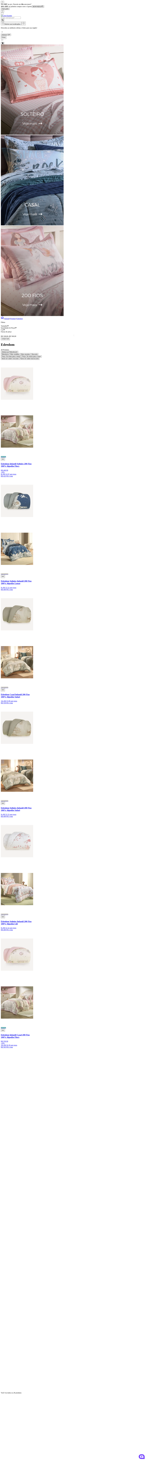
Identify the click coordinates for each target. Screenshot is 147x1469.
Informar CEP (6, 35)
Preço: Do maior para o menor (11, 356)
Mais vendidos (14, 354)
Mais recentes (25, 354)
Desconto (35, 354)
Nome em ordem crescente (10, 359)
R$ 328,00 (4, 336)
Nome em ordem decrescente (29, 359)
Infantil (7, 319)
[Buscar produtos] (2, 20)
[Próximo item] (2, 11)
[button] (73, 326)
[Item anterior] (2, 2)
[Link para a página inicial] (2, 319)
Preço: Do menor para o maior (31, 356)
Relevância (5, 354)
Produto (13, 319)
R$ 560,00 (12, 336)
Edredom (19, 319)
